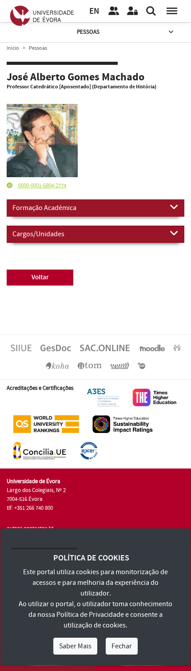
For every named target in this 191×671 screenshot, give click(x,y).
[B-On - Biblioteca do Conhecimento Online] (141, 365)
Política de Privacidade (90, 614)
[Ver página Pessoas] (113, 11)
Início (13, 48)
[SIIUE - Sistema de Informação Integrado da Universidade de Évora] (21, 348)
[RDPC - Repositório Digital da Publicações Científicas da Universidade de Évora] (177, 348)
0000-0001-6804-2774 (41, 186)
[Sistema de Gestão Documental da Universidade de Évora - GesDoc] (55, 348)
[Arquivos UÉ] (90, 365)
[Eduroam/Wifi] (120, 365)
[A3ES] (103, 397)
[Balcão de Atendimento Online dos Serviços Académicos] (105, 348)
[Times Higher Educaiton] (154, 397)
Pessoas (88, 32)
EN (94, 11)
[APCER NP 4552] (89, 450)
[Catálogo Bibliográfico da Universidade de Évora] (57, 365)
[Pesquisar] (151, 11)
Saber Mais (75, 646)
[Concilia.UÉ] (39, 450)
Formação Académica (44, 207)
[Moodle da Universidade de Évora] (151, 348)
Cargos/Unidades (38, 234)
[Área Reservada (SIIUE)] (132, 11)
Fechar (121, 646)
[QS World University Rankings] (46, 424)
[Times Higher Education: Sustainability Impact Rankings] (122, 424)
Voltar (40, 277)
